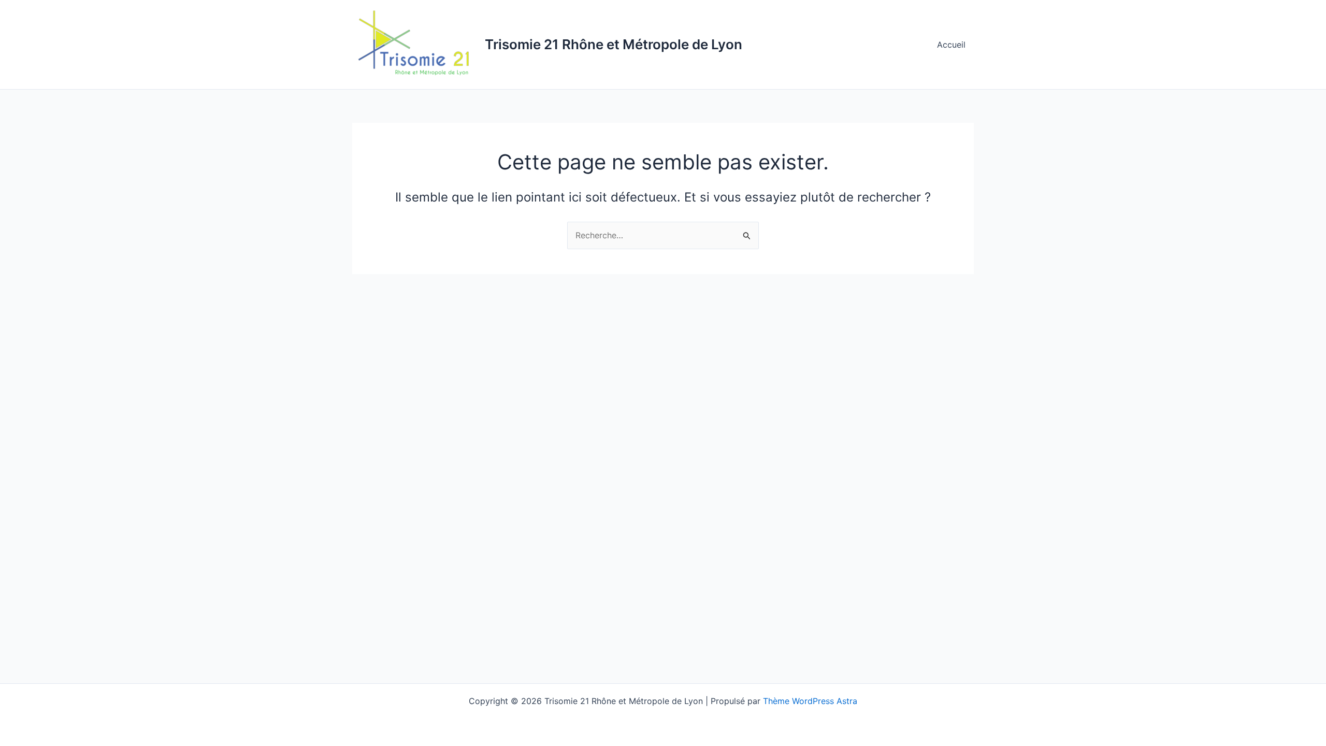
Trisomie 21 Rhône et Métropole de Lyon (613, 44)
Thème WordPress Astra (810, 701)
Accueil (951, 44)
